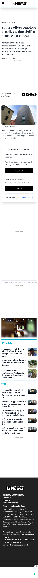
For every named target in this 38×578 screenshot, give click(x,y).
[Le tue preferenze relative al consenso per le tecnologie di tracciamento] (34, 574)
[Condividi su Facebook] (23, 94)
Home (3, 22)
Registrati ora (27, 197)
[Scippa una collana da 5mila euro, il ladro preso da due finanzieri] (32, 363)
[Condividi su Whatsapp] (35, 94)
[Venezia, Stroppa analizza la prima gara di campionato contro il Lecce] (32, 402)
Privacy (6, 500)
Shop (19, 188)
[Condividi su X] (31, 94)
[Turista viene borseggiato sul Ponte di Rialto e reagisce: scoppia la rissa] (32, 411)
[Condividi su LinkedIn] (27, 94)
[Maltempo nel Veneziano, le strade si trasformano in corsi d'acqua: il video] (32, 429)
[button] (19, 327)
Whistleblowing (11, 503)
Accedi (19, 170)
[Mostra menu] (2, 3)
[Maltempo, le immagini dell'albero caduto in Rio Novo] (32, 420)
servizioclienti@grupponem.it (15, 545)
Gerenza (7, 497)
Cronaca (11, 22)
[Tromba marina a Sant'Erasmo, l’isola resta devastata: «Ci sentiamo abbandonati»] (32, 373)
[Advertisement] (19, 13)
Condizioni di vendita (13, 495)
